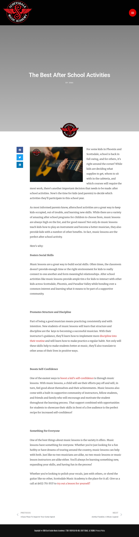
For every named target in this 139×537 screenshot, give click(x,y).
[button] (20, 150)
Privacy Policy (100, 530)
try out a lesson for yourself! (73, 483)
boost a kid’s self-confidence (77, 378)
